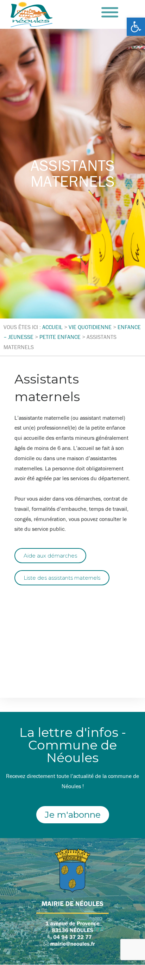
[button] (136, 27)
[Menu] (109, 12)
